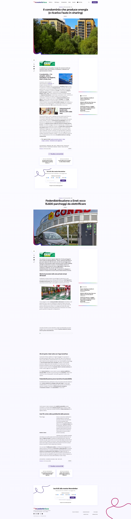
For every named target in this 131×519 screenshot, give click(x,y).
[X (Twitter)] (40, 514)
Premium (95, 2)
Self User (50, 83)
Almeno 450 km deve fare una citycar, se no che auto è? (88, 103)
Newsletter (95, 514)
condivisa (47, 140)
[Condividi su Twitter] (34, 64)
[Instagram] (36, 514)
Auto (47, 177)
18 (71, 198)
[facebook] (34, 514)
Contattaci (85, 514)
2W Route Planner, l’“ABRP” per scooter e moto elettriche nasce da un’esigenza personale (87, 108)
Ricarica (57, 177)
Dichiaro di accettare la (55, 182)
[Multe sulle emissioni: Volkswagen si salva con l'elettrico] (64, 473)
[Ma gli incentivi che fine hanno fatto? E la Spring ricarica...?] (47, 161)
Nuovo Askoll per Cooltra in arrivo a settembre (87, 98)
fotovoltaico (66, 145)
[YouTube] (42, 514)
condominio (48, 145)
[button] (89, 2)
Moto (52, 177)
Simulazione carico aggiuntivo (56, 140)
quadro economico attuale (56, 139)
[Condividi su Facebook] (34, 66)
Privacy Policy (59, 182)
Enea (53, 145)
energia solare (60, 145)
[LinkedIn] (38, 514)
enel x (55, 145)
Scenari (65, 16)
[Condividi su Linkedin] (34, 69)
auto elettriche (43, 145)
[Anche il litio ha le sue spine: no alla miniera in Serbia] (64, 161)
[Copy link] (34, 71)
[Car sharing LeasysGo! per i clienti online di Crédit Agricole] (47, 473)
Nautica (63, 177)
